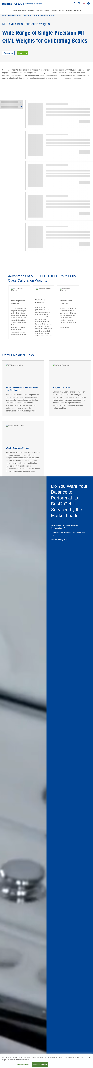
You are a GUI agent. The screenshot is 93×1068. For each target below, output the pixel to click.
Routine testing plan (59, 540)
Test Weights (27, 15)
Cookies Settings (23, 1064)
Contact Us (77, 10)
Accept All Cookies (40, 1064)
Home (4, 15)
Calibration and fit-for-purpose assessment (68, 532)
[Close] (89, 1057)
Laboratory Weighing (14, 15)
